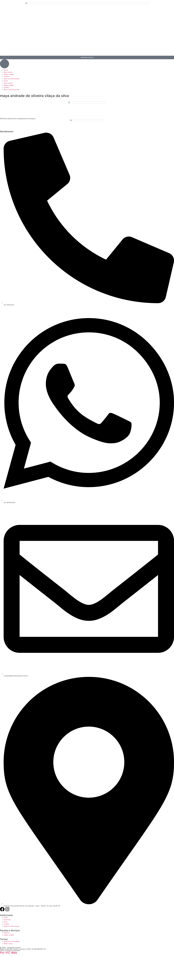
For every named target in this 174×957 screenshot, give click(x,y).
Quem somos (8, 72)
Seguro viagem (9, 74)
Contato (6, 76)
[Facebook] (2, 909)
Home (6, 70)
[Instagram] (7, 909)
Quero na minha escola (11, 79)
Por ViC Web (8, 952)
